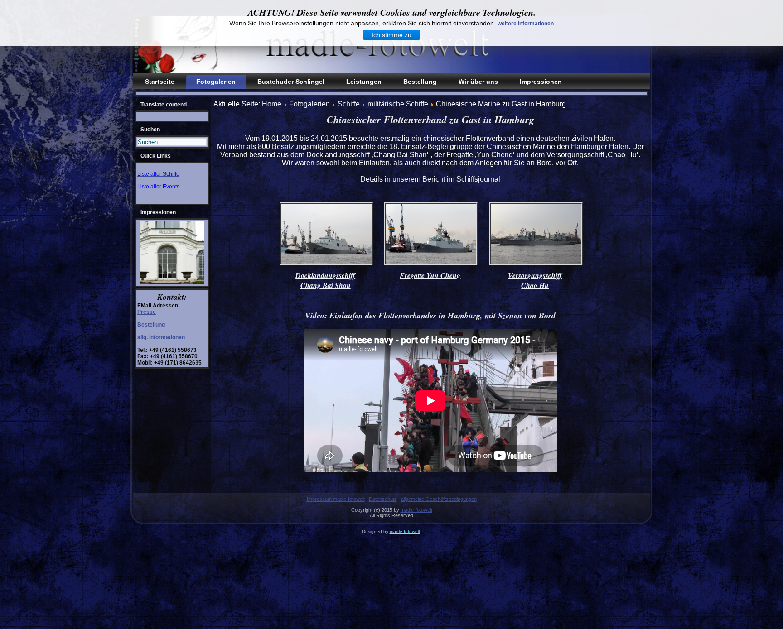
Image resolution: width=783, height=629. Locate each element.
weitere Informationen (526, 23)
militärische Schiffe (397, 104)
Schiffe (349, 104)
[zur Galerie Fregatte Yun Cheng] (431, 264)
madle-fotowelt (416, 510)
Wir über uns (478, 81)
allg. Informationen (161, 337)
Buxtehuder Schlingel (290, 81)
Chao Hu (535, 285)
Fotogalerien (216, 81)
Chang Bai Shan (325, 285)
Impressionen (541, 81)
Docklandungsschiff (325, 275)
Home (271, 104)
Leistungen (364, 81)
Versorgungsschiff (535, 275)
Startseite (159, 81)
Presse (146, 312)
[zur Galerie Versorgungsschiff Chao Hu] (536, 264)
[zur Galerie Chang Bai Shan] (326, 264)
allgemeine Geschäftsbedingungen (439, 499)
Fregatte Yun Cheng (430, 275)
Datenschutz (383, 499)
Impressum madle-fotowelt (336, 499)
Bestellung (420, 81)
